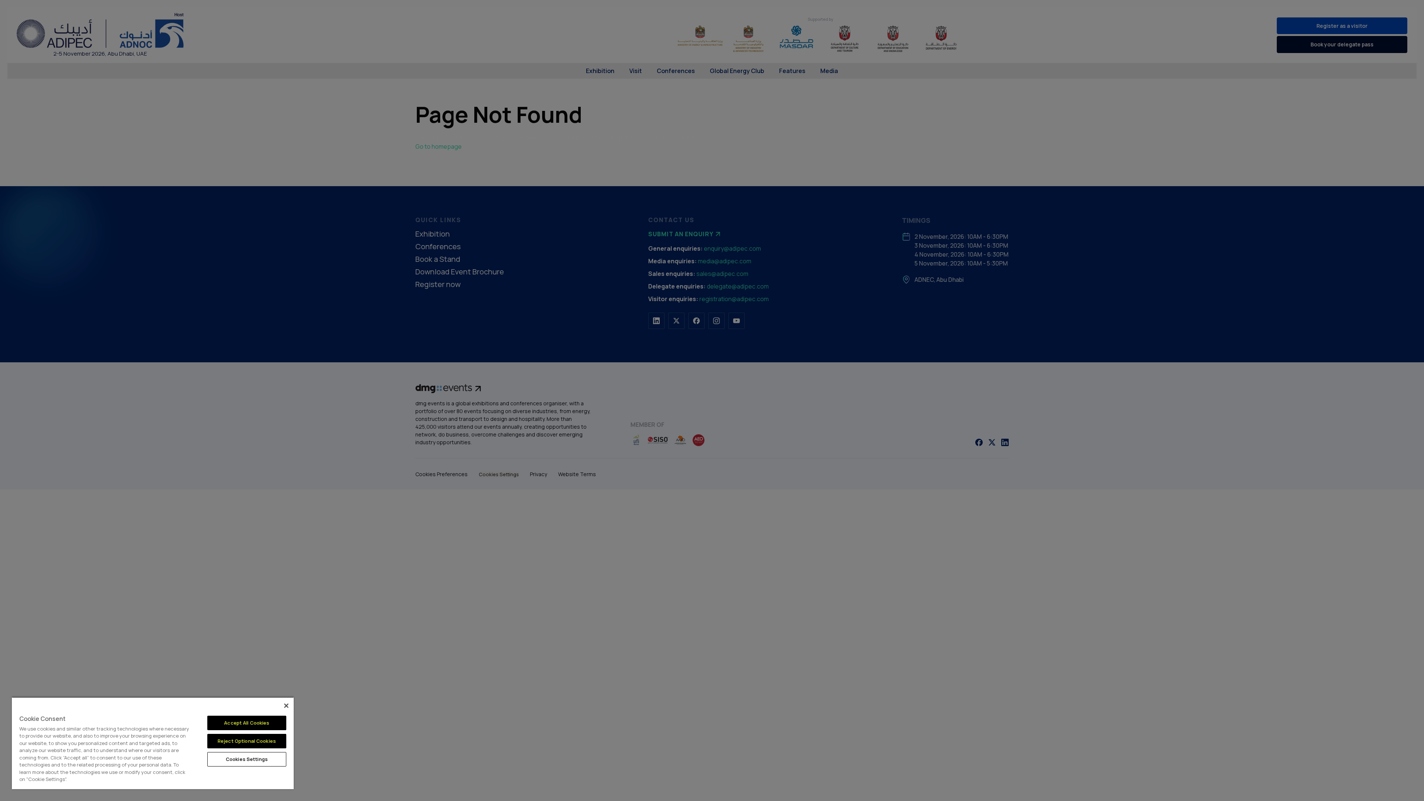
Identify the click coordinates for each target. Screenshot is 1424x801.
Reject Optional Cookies (247, 741)
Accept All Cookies (246, 722)
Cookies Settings (247, 759)
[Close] (286, 705)
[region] (153, 743)
